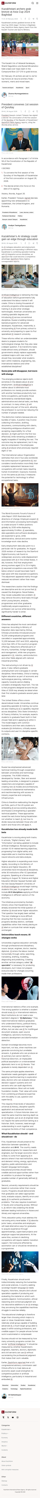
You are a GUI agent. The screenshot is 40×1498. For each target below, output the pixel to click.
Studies (23, 1385)
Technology (14, 1389)
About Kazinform (7, 1461)
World (4, 1446)
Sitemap (4, 1481)
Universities (14, 1385)
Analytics (5, 1389)
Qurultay (10, 120)
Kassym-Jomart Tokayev (9, 219)
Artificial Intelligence (10, 886)
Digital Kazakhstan (25, 1389)
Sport (27, 87)
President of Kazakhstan (9, 212)
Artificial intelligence (10, 295)
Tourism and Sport (7, 87)
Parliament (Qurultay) (8, 216)
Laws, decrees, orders (26, 212)
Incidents (5, 1450)
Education (5, 1385)
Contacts (5, 1485)
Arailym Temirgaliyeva (17, 225)
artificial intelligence (17, 1344)
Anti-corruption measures (10, 1469)
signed (28, 198)
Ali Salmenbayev (14, 1395)
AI (5, 247)
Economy (5, 1437)
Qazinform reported (16, 1362)
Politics (20, 216)
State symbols (6, 1465)
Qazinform (15, 259)
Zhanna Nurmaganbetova (18, 93)
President (5, 115)
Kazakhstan (19, 87)
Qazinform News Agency (11, 122)
